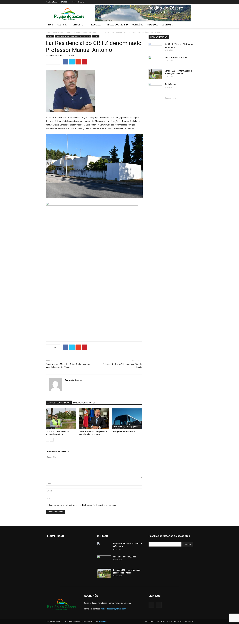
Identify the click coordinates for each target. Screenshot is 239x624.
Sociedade (167, 24)
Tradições (152, 24)
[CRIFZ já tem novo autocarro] (127, 418)
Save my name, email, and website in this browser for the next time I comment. (83, 505)
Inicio (48, 32)
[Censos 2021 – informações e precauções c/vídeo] (61, 418)
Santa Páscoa (171, 84)
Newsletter (189, 621)
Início (51, 24)
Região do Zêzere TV (117, 24)
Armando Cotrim (55, 55)
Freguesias (95, 24)
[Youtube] (191, 2)
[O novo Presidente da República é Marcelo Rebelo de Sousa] (94, 418)
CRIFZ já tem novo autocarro (123, 431)
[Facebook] (187, 2)
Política (82, 428)
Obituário (137, 24)
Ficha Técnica (166, 621)
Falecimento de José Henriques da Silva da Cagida (122, 365)
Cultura (62, 24)
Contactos (178, 621)
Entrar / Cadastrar (78, 2)
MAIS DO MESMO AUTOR (84, 403)
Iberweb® (103, 621)
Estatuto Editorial (152, 621)
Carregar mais (170, 98)
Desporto (78, 24)
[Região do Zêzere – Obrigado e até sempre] (155, 45)
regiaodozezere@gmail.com (113, 608)
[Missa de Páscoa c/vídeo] (155, 61)
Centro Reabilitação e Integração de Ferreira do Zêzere (87, 32)
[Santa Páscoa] (155, 87)
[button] (190, 25)
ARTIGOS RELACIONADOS (58, 403)
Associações (58, 32)
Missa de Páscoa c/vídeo (176, 57)
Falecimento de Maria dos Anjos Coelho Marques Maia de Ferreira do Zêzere (68, 365)
